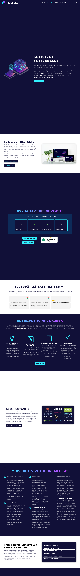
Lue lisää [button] (12, 306)
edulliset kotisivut (21, 328)
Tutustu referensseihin (14, 425)
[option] (21, 225)
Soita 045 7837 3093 (11, 161)
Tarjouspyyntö (28, 242)
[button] (71, 302)
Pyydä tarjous (39, 81)
